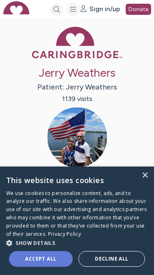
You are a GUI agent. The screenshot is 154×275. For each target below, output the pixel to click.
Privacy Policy (64, 233)
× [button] (145, 175)
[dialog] (77, 221)
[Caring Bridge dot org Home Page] (77, 57)
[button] (77, 242)
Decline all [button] (111, 258)
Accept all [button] (40, 258)
